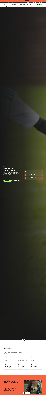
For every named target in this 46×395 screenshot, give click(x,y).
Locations (30, 4)
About (23, 4)
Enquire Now (7, 180)
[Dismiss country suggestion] (45, 0)
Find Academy (16, 180)
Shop (26, 4)
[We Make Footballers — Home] (7, 4)
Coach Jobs (28, 2)
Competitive (19, 4)
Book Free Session (39, 4)
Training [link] (6, 6)
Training (12, 4)
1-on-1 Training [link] (9, 6)
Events (15, 4)
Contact (30, 2)
